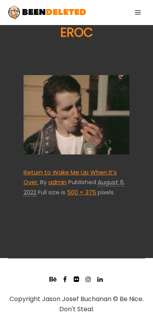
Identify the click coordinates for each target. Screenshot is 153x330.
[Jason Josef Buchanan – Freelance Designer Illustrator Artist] (47, 12)
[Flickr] (76, 279)
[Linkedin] (100, 279)
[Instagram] (88, 279)
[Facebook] (65, 279)
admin (57, 182)
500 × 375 (81, 192)
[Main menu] (138, 12)
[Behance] (53, 279)
